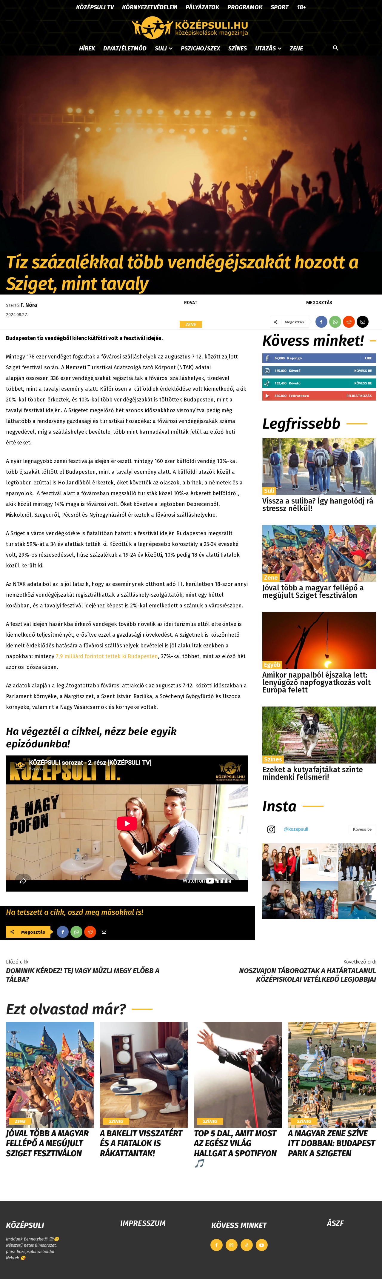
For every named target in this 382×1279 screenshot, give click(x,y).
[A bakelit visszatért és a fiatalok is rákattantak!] (144, 1075)
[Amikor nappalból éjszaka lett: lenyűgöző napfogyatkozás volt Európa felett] (319, 640)
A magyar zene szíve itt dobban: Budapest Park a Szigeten (331, 1143)
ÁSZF (335, 1223)
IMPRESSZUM (143, 1223)
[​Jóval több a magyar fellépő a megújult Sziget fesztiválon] (319, 553)
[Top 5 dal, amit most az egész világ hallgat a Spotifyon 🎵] (238, 1075)
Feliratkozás (359, 395)
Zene (191, 324)
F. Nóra (29, 305)
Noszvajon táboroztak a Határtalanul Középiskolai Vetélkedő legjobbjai (307, 975)
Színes (273, 759)
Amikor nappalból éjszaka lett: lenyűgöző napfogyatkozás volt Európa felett (316, 683)
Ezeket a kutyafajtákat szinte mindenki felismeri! (312, 773)
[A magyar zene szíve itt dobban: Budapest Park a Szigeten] (332, 1075)
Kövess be (363, 370)
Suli (269, 490)
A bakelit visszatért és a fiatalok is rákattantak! (141, 1143)
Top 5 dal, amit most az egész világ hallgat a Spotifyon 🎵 (235, 1149)
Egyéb (272, 664)
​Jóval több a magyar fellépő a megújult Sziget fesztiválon (313, 592)
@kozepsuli (296, 829)
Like (368, 358)
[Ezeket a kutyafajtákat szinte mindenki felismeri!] (319, 735)
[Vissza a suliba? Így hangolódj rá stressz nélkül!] (319, 466)
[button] (335, 48)
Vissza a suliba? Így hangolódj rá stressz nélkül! (317, 505)
